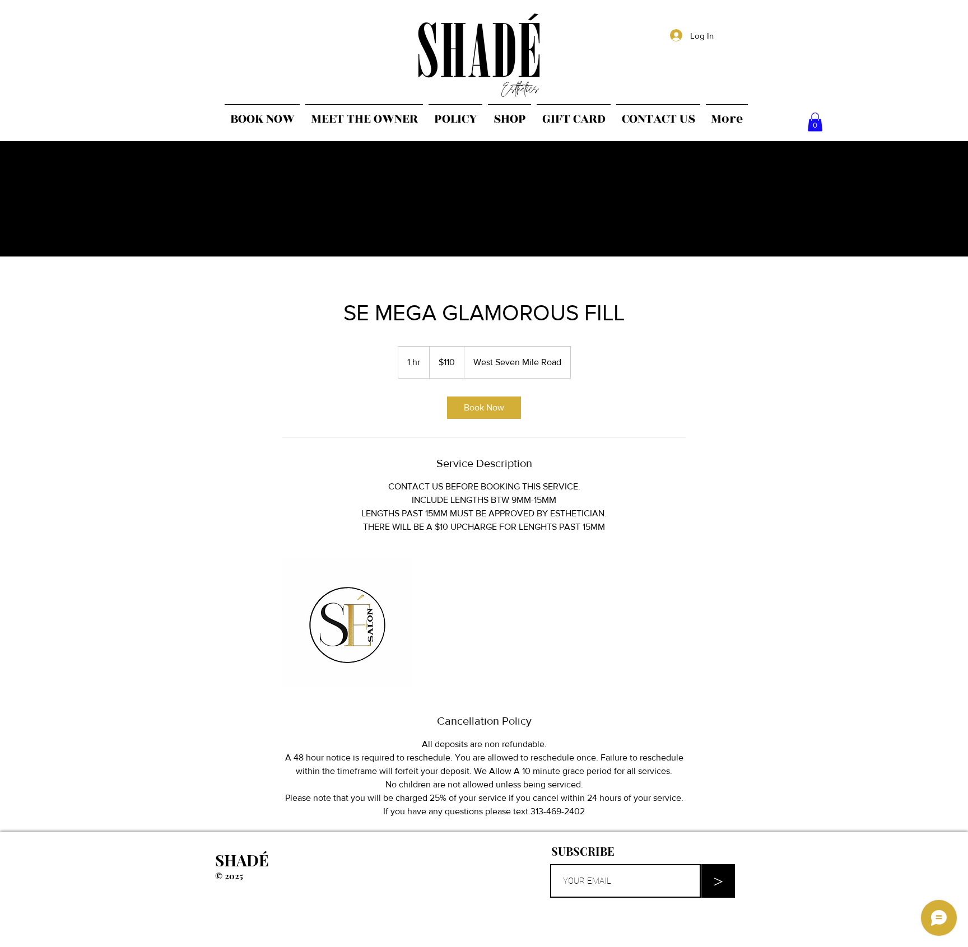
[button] (815, 122)
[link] (484, 407)
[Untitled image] (347, 623)
